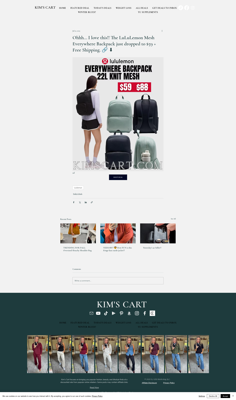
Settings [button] (202, 396)
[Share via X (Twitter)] (80, 202)
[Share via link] (92, 202)
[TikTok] (106, 313)
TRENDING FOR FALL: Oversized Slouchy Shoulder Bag (77, 249)
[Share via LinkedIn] (86, 202)
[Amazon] (129, 313)
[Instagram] (137, 313)
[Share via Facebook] (74, 202)
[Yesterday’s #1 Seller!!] (158, 233)
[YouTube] (98, 313)
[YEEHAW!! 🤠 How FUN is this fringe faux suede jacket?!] (118, 233)
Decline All (213, 396)
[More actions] (162, 30)
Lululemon (78, 188)
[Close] (233, 396)
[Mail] (91, 313)
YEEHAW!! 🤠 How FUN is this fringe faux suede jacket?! (117, 249)
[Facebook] (144, 313)
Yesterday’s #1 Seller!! (152, 247)
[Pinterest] (121, 313)
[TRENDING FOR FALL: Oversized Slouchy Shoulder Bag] (78, 233)
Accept (225, 396)
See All (173, 219)
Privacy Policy (97, 396)
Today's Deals (77, 194)
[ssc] (152, 313)
